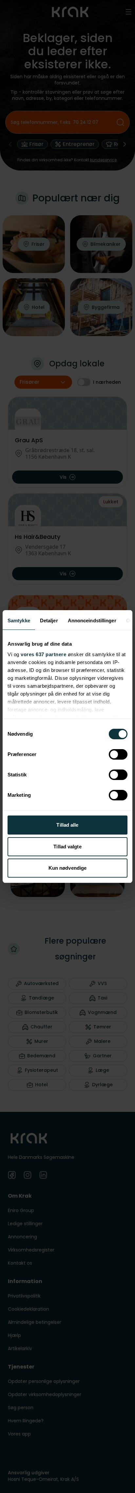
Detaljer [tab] (49, 620)
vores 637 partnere (43, 654)
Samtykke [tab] (19, 620)
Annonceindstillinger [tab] (92, 620)
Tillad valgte (67, 846)
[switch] (118, 754)
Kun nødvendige (67, 868)
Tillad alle (67, 825)
